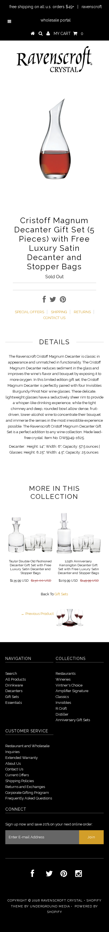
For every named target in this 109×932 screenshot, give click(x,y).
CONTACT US (54, 318)
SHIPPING (59, 312)
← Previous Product (37, 614)
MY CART (68, 33)
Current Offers (17, 775)
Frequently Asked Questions (28, 798)
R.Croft (61, 708)
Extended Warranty (21, 758)
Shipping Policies (19, 781)
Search (11, 673)
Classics (62, 697)
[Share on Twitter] (52, 301)
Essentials (13, 702)
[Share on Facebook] (44, 301)
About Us (13, 763)
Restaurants (65, 673)
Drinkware (14, 685)
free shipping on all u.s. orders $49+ (42, 6)
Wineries (63, 679)
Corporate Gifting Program (27, 793)
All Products (15, 679)
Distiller (62, 714)
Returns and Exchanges (25, 787)
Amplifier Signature (72, 691)
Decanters (13, 691)
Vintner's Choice (69, 685)
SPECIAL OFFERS (29, 312)
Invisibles (63, 702)
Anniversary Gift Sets (73, 720)
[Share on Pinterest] (63, 301)
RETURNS (82, 312)
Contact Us (14, 769)
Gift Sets (61, 594)
